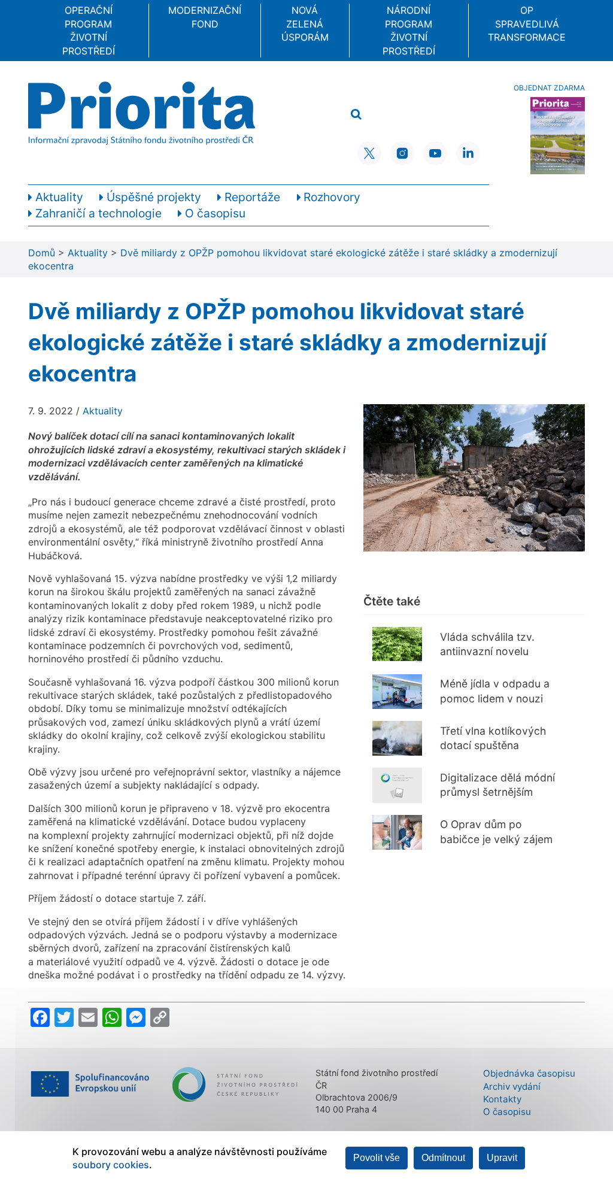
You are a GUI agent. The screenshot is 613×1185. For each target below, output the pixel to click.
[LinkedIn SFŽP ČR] (468, 153)
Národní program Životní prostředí (409, 30)
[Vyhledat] (356, 114)
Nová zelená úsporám (305, 23)
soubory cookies (110, 1165)
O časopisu (507, 1111)
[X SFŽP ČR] (369, 153)
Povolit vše (376, 1158)
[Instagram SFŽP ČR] (402, 153)
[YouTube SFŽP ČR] (435, 153)
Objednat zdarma (549, 87)
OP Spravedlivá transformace (527, 23)
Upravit (502, 1158)
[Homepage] (141, 113)
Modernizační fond (204, 16)
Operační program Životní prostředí (88, 30)
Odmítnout (443, 1158)
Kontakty (502, 1099)
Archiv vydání (512, 1086)
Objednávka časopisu (529, 1073)
